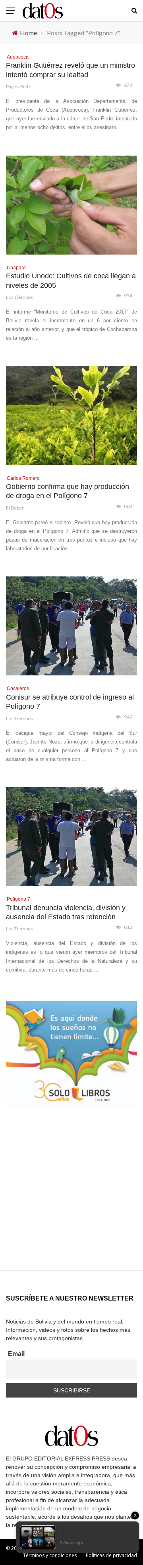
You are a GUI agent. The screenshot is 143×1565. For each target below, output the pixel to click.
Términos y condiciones (50, 1555)
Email (16, 1353)
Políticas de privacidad (111, 1555)
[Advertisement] (71, 1199)
